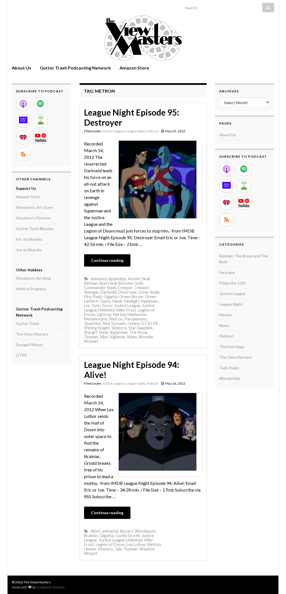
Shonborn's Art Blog (33, 278)
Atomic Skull (139, 278)
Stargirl (90, 332)
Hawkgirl (131, 301)
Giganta (111, 296)
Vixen (132, 336)
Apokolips (117, 278)
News (224, 325)
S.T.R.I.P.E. (150, 323)
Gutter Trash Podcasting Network (75, 67)
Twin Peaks (229, 367)
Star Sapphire (140, 327)
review (134, 323)
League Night (135, 131)
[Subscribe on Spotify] (40, 104)
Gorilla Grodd (127, 535)
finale (154, 292)
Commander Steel (100, 287)
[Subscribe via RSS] (23, 154)
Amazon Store (134, 67)
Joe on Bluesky (29, 249)
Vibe (104, 336)
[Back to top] (273, 581)
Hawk (117, 301)
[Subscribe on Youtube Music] (40, 137)
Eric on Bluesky (29, 239)
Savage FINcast (29, 344)
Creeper (125, 287)
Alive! (95, 531)
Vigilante (117, 336)
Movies (225, 314)
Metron (116, 319)
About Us (21, 67)
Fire (87, 296)
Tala (118, 549)
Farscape (227, 272)
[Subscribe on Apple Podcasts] (23, 104)
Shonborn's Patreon (33, 217)
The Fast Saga (231, 346)
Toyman (91, 336)
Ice (87, 305)
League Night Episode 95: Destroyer (131, 117)
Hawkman (149, 301)
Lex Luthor (136, 544)
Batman (90, 283)
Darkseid (108, 292)
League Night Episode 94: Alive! (131, 370)
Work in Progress (31, 288)
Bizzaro (127, 531)
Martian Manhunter (130, 314)
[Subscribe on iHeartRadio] (23, 137)
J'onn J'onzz (101, 305)
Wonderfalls (229, 378)
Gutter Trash (27, 323)
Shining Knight (97, 327)
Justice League (113, 131)
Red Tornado (114, 323)
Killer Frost (126, 310)
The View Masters (32, 334)
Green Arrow (131, 296)
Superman (119, 332)
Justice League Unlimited (120, 540)
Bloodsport (145, 531)
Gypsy (105, 301)
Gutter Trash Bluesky (35, 228)
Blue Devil (108, 283)
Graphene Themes (50, 587)
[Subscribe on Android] (40, 121)
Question (92, 323)
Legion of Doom (110, 544)
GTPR (21, 355)
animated (98, 278)
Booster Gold (130, 283)
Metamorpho (96, 319)
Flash (97, 296)
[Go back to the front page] (143, 38)
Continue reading (107, 260)
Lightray (104, 314)
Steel (103, 332)
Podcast (152, 131)
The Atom (138, 332)
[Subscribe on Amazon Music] (23, 121)
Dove (143, 292)
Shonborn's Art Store (34, 207)
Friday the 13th (232, 283)
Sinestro (119, 327)
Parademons (136, 319)
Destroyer (127, 292)
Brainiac (91, 535)
